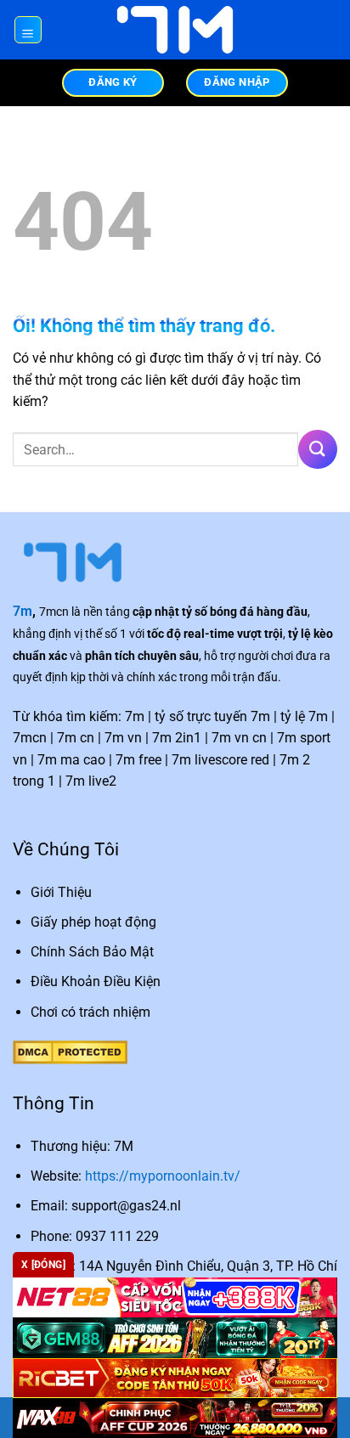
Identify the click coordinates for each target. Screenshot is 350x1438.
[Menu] (28, 29)
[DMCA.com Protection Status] (70, 1051)
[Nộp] (317, 449)
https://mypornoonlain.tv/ (162, 1176)
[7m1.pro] (175, 29)
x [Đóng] (43, 1265)
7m (22, 611)
